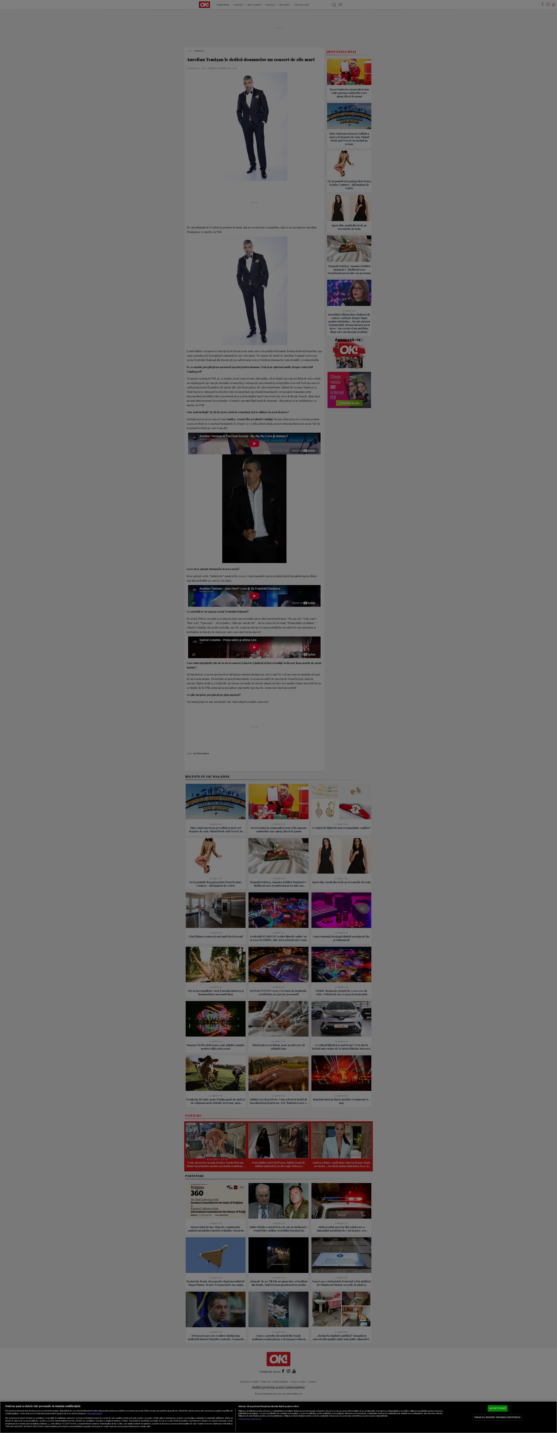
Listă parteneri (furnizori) (249, 1419)
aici (48, 1423)
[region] (278, 1417)
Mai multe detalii (94, 1413)
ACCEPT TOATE (497, 1408)
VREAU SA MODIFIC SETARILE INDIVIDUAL (497, 1417)
